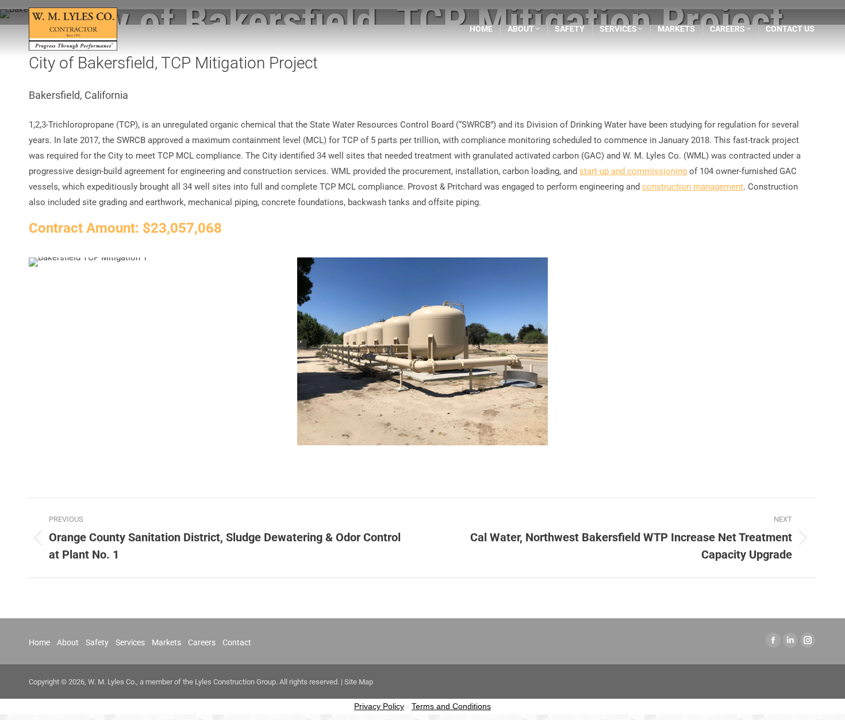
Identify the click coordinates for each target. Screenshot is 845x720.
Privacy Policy (379, 706)
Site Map (358, 681)
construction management (692, 187)
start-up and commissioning (633, 171)
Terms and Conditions (451, 706)
